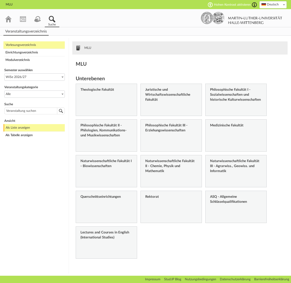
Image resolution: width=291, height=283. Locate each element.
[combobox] (273, 4)
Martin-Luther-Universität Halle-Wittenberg (241, 18)
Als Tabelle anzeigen (19, 135)
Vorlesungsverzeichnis (21, 45)
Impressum (153, 279)
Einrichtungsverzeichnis (21, 52)
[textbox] (273, 4)
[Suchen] (61, 111)
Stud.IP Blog (172, 279)
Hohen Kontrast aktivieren (232, 4)
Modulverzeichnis (17, 60)
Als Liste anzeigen (18, 127)
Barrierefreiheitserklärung (271, 279)
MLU (87, 48)
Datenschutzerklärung (235, 279)
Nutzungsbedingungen (200, 279)
